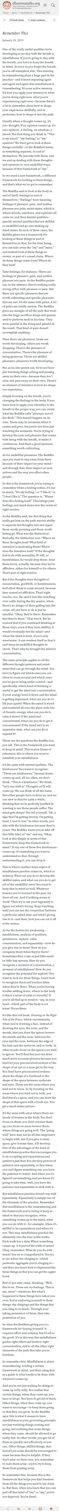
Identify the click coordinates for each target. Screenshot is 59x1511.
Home (5, 12)
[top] (29, 1509)
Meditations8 (26, 12)
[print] (51, 1509)
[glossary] (40, 1509)
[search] (18, 1509)
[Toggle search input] (53, 5)
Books (14, 12)
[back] (8, 1509)
